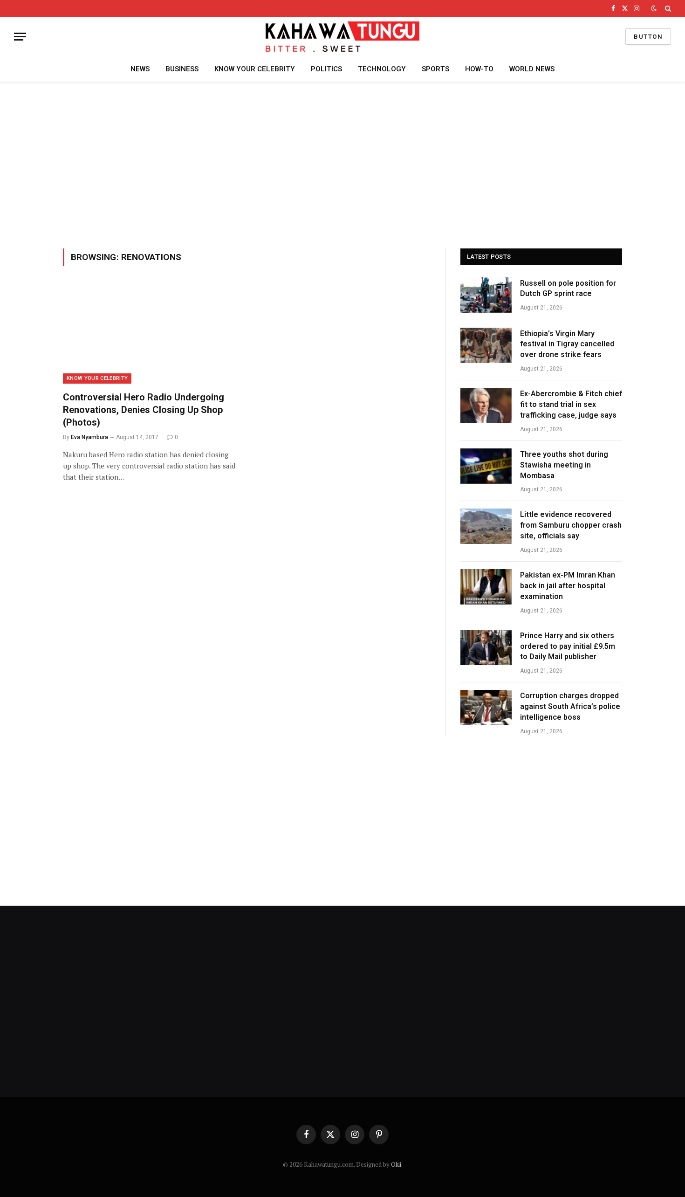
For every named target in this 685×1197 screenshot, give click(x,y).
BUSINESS (182, 69)
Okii (396, 1164)
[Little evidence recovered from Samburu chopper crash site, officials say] (486, 526)
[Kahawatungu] (342, 36)
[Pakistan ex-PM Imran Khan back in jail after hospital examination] (486, 587)
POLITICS (326, 69)
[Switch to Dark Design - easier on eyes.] (654, 8)
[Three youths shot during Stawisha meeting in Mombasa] (486, 466)
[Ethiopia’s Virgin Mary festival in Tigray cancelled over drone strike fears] (486, 345)
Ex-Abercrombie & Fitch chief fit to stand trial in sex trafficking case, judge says (571, 404)
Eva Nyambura (89, 437)
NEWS (140, 69)
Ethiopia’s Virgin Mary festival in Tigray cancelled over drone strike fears (567, 344)
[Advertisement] (342, 163)
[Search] (667, 8)
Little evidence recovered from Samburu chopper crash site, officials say (571, 525)
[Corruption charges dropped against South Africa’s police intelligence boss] (486, 707)
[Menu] (20, 36)
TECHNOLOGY (382, 69)
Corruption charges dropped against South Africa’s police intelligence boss (570, 706)
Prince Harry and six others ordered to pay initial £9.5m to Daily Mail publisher (567, 646)
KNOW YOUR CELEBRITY (254, 69)
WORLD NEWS (532, 69)
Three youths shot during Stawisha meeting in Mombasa (564, 465)
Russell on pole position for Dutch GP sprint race (568, 288)
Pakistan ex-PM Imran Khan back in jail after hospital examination (567, 586)
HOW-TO (479, 69)
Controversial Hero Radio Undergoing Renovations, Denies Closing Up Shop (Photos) (143, 410)
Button (648, 36)
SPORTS (435, 69)
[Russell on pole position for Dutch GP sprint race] (486, 295)
